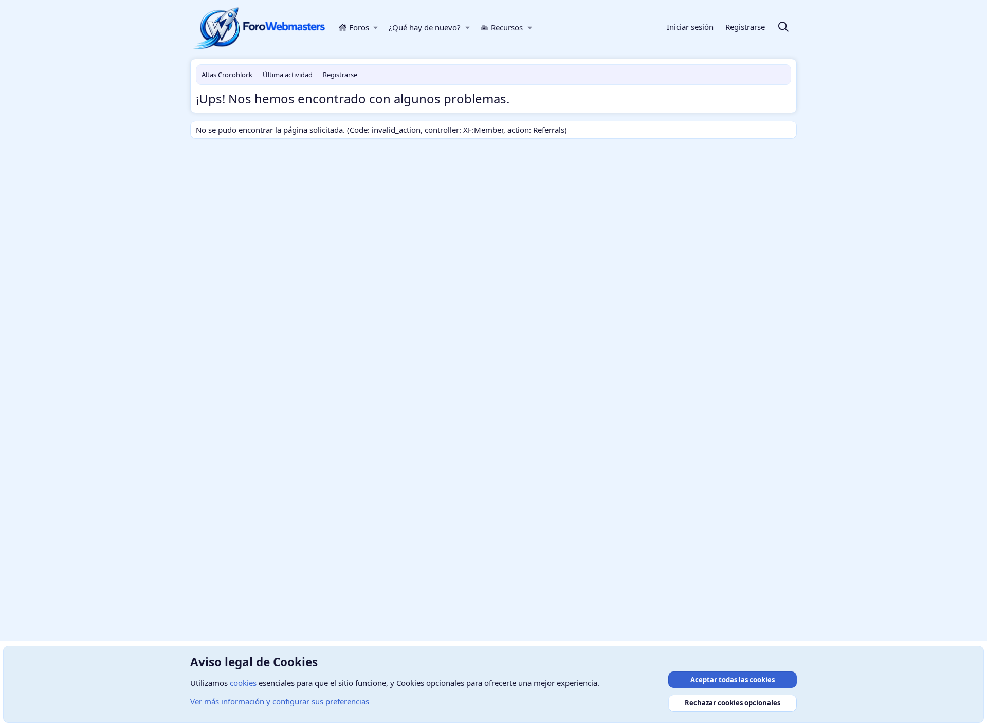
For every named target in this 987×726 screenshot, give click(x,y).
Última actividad (288, 74)
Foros (359, 27)
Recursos (507, 27)
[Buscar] (783, 27)
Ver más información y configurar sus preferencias (279, 701)
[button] (376, 27)
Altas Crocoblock (227, 74)
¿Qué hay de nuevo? (425, 27)
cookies (243, 683)
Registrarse (340, 74)
